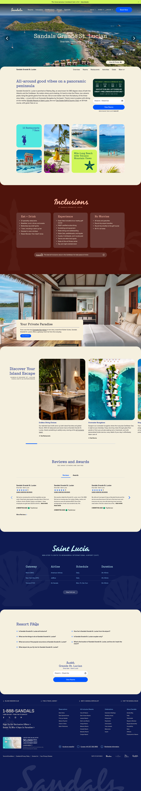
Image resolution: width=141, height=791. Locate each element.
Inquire (106, 731)
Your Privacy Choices (46, 756)
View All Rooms (25, 335)
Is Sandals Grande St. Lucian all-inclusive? (33, 631)
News (128, 729)
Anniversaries (108, 723)
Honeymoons (108, 718)
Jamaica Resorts (84, 718)
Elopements (108, 721)
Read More (44, 503)
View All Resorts (84, 713)
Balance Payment (63, 721)
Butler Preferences (63, 726)
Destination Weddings (110, 713)
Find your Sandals (63, 718)
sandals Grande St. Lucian (26, 69)
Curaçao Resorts (84, 734)
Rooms (85, 70)
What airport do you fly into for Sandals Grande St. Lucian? (38, 647)
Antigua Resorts (84, 723)
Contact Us (35, 756)
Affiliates (129, 731)
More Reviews (21, 514)
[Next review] (129, 497)
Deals (114, 70)
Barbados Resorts (84, 731)
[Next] (115, 105)
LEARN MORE (27, 745)
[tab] (65, 475)
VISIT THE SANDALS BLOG (130, 701)
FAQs (128, 715)
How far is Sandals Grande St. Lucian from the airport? (92, 631)
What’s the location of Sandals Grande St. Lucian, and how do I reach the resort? (98, 642)
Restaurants (95, 70)
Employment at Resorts (132, 734)
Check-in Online (62, 723)
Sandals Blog (130, 713)
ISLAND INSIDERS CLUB (12, 701)
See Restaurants (45, 436)
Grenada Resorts (84, 729)
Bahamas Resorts (84, 726)
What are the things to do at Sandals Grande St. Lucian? (37, 636)
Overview (76, 70)
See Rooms (93, 438)
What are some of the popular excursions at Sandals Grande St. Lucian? (42, 642)
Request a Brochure (131, 721)
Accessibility (130, 726)
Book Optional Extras (64, 715)
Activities (105, 70)
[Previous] (66, 105)
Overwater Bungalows (39, 330)
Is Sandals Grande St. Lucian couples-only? (88, 636)
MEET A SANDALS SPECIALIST (90, 701)
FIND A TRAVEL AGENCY (50, 701)
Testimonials (130, 718)
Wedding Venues (109, 715)
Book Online (62, 713)
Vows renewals (108, 726)
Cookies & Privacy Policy (23, 756)
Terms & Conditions (8, 756)
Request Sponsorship (132, 723)
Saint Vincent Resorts (85, 715)
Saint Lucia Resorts (84, 721)
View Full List (70, 592)
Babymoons (107, 729)
